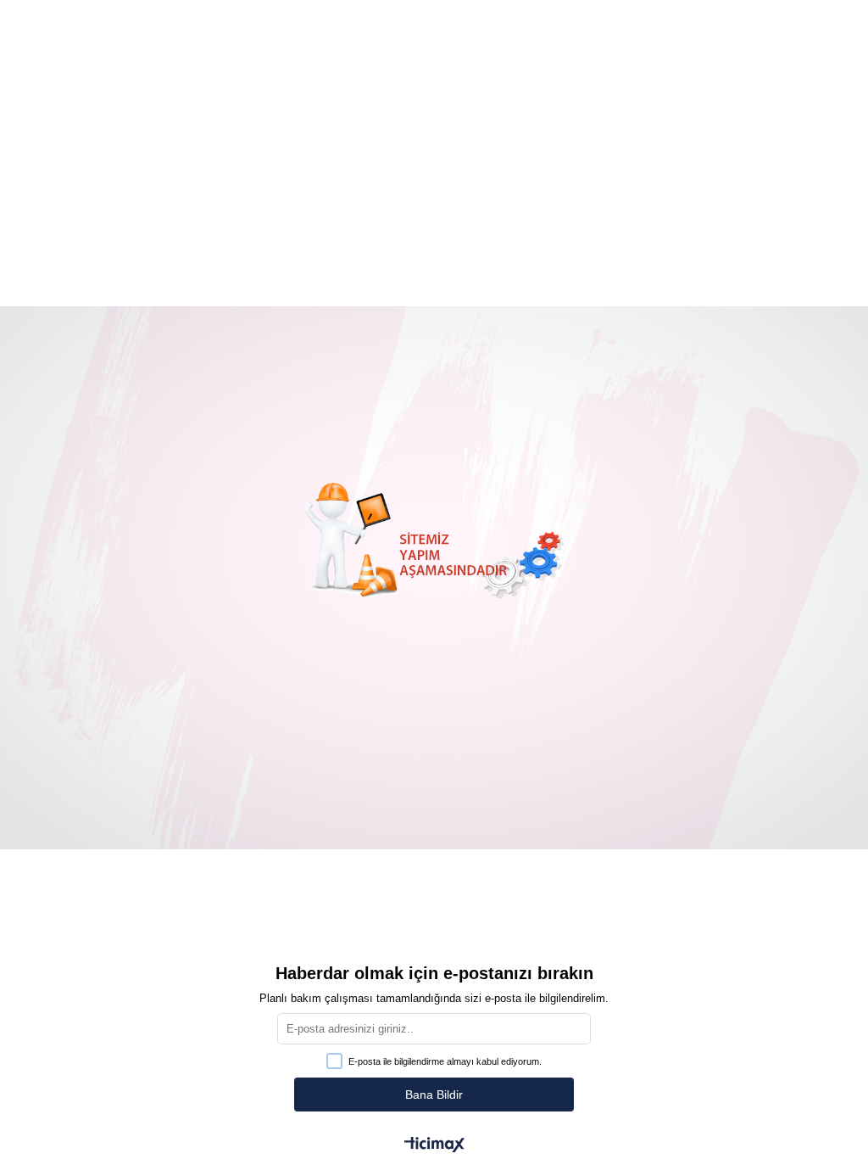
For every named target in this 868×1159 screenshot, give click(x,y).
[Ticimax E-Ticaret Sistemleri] (434, 1146)
